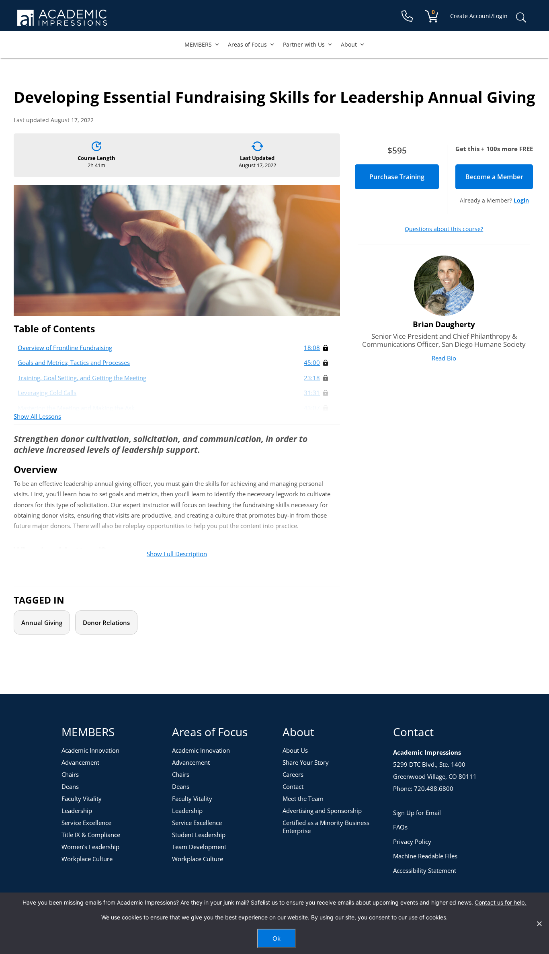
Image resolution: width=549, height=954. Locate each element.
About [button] (349, 44)
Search (521, 18)
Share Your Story (306, 762)
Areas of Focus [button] (247, 44)
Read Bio (444, 358)
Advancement (80, 762)
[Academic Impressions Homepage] (62, 21)
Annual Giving (41, 622)
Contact (293, 786)
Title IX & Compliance (90, 835)
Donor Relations (106, 622)
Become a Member (499, 176)
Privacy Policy (412, 841)
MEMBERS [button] (198, 44)
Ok (276, 938)
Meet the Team (303, 798)
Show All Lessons (37, 416)
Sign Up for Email (417, 813)
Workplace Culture (87, 859)
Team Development (199, 847)
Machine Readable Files (425, 856)
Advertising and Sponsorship (322, 811)
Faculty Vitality (81, 798)
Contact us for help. (500, 902)
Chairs (70, 774)
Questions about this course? (444, 229)
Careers (293, 774)
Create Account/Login (479, 16)
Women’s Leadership (90, 847)
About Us (295, 750)
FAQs (400, 827)
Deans (70, 786)
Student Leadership (198, 835)
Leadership (76, 811)
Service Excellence (86, 823)
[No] (539, 923)
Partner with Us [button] (304, 44)
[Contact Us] (407, 16)
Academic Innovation (90, 750)
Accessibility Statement (424, 870)
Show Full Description (177, 554)
